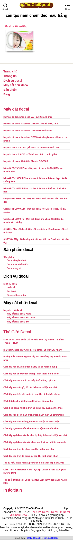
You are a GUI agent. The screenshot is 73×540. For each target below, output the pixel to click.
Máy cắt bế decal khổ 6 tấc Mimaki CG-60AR (25, 161)
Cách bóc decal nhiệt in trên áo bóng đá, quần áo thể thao (33, 408)
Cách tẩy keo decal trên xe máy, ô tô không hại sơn (29, 380)
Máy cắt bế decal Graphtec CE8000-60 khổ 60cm (27, 130)
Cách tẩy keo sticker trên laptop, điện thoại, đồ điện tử (31, 373)
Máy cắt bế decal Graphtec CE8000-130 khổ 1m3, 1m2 (30, 123)
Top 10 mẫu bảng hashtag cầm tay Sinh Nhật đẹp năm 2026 (33, 462)
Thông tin (10, 76)
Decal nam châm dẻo (17, 264)
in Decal (65, 512)
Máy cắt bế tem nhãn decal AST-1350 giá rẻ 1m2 (27, 117)
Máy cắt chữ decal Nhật (19, 313)
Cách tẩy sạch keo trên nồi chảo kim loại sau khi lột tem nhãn (34, 442)
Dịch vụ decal (12, 80)
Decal (54, 512)
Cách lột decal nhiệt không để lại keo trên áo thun (28, 401)
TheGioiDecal (34, 508)
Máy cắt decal (16, 109)
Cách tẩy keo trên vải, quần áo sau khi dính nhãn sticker (32, 394)
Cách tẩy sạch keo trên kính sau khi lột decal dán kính (30, 428)
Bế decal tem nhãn (16, 295)
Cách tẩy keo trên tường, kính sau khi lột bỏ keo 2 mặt (31, 421)
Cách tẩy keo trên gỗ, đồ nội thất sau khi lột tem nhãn (30, 387)
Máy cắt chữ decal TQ (18, 321)
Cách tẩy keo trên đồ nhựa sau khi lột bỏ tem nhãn (29, 449)
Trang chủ (10, 71)
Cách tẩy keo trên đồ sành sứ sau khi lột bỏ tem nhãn (30, 456)
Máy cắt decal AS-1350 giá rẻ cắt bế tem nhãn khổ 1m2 (31, 147)
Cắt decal (11, 291)
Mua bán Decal (18, 515)
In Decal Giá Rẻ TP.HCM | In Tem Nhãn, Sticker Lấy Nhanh (32, 350)
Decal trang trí (14, 268)
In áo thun (12, 490)
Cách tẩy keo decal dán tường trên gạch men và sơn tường (33, 415)
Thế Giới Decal (17, 331)
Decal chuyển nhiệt (16, 260)
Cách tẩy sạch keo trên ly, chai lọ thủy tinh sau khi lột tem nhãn (35, 435)
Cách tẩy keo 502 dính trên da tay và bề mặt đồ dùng (30, 366)
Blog (6, 94)
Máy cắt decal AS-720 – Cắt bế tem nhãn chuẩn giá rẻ (30, 154)
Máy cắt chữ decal (16, 85)
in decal (11, 287)
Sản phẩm (10, 89)
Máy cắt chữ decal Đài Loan (21, 317)
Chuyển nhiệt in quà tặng (16, 26)
